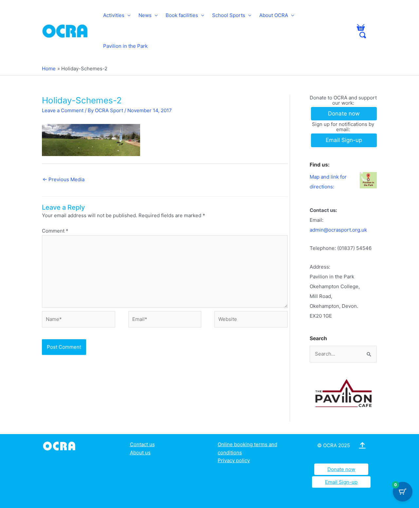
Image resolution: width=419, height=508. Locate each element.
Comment (55, 231)
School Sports (228, 15)
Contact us (142, 444)
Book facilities (182, 15)
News (145, 15)
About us (140, 452)
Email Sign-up (341, 482)
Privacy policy (234, 460)
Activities (113, 15)
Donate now (341, 469)
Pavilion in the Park (125, 46)
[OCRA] (60, 445)
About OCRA (273, 15)
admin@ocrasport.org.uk (338, 230)
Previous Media (63, 179)
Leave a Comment (62, 110)
